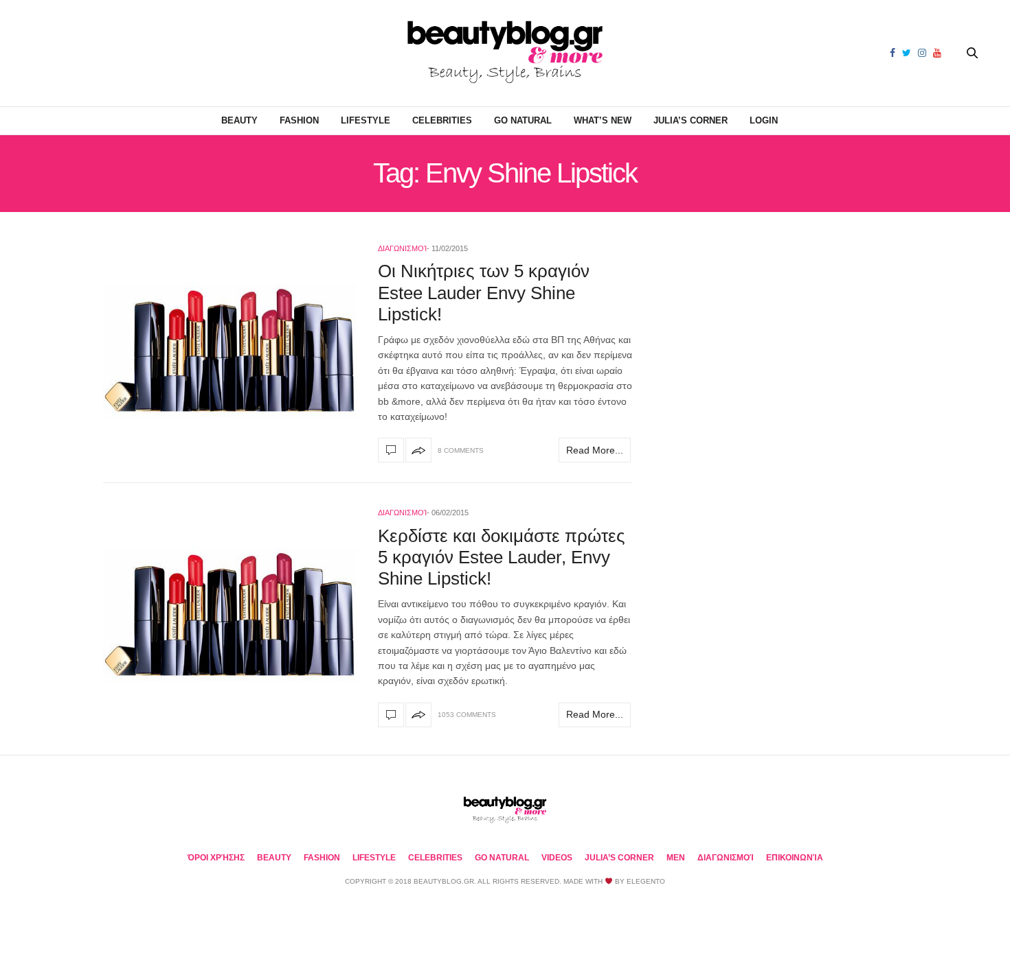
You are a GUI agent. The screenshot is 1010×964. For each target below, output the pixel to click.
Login (764, 120)
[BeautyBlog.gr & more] (505, 53)
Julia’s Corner (690, 120)
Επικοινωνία (794, 857)
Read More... (594, 450)
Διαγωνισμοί (402, 248)
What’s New (602, 120)
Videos (556, 857)
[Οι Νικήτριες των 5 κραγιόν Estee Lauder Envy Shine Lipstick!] (230, 351)
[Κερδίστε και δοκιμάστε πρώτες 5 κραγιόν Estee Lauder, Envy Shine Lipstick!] (230, 615)
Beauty (239, 120)
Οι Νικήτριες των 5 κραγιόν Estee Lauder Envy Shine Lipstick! (484, 292)
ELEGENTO (646, 881)
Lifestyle (365, 120)
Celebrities (442, 120)
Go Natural (523, 120)
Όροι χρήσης (216, 857)
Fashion (299, 120)
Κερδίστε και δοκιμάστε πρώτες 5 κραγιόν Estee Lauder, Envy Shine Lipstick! (501, 557)
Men (675, 857)
